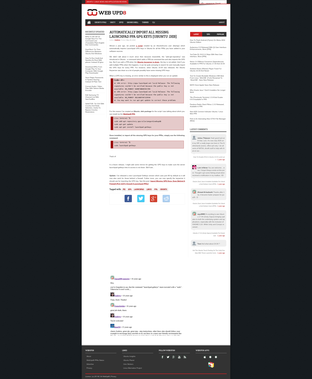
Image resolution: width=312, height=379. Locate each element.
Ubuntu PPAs (100, 22)
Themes (145, 22)
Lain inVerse (202, 168)
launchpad (139, 189)
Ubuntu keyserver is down (148, 62)
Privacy (89, 368)
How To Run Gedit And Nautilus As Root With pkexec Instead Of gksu (94, 60)
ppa (155, 189)
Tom (199, 244)
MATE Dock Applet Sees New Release (204, 85)
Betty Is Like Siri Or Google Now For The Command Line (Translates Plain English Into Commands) (94, 41)
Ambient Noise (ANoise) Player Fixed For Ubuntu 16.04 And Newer (206, 70)
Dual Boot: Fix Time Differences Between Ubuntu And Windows (93, 51)
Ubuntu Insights (129, 356)
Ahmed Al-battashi (205, 192)
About (222, 22)
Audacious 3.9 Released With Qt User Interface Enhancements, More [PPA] (208, 48)
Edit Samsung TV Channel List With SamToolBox (92, 97)
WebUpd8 (106, 376)
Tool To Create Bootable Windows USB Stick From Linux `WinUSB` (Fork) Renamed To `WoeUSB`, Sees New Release (207, 78)
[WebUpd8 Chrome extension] (211, 367)
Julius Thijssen (203, 138)
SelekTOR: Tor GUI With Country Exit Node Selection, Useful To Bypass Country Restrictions (94, 108)
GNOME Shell (132, 22)
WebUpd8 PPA (129, 114)
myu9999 (201, 214)
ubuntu (163, 189)
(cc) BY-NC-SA (97, 376)
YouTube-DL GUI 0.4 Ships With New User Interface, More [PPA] (206, 55)
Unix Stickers (128, 364)
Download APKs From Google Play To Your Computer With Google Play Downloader (94, 70)
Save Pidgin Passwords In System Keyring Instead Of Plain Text (94, 80)
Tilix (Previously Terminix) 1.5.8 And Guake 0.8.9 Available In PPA (206, 98)
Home (89, 22)
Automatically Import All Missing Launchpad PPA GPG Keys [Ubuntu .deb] (143, 34)
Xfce (121, 22)
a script (139, 46)
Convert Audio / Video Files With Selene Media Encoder (94, 88)
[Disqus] (147, 239)
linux (149, 189)
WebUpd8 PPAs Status (95, 360)
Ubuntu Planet (128, 360)
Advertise (90, 364)
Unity (112, 22)
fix (124, 189)
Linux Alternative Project (132, 368)
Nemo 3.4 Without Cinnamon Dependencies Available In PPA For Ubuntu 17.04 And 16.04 (207, 63)
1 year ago (221, 159)
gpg (129, 189)
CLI (153, 22)
